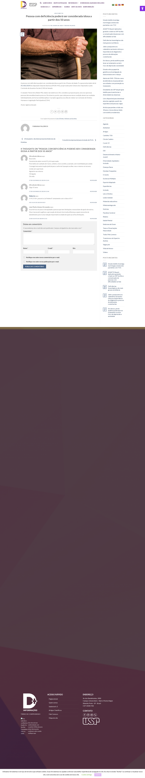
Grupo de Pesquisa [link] (60, 3)
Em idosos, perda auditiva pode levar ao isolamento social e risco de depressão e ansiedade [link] (113, 63)
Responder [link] (93, 180)
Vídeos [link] (105, 252)
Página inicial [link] (53, 699)
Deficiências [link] (107, 147)
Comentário (27, 231)
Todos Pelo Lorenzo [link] (109, 234)
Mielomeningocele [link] (109, 205)
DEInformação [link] (88, 7)
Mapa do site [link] (53, 718)
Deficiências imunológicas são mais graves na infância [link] (113, 41)
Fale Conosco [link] (53, 714)
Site (74, 248)
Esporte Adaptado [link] (109, 182)
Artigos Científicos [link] (55, 710)
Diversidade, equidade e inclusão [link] (92, 3)
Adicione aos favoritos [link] (70, 118)
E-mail (50, 248)
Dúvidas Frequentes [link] (109, 171)
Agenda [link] (67, 7)
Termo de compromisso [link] (30, 714)
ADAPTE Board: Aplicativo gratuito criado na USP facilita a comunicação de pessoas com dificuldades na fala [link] (113, 32)
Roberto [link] (32, 196)
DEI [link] (104, 151)
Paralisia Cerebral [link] (109, 213)
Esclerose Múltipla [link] (109, 178)
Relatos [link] (105, 217)
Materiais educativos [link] (110, 201)
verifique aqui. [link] (32, 733)
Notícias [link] (106, 209)
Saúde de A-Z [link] (45, 7)
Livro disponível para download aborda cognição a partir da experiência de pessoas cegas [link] (113, 101)
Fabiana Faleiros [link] (69, 25)
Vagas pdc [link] (106, 244)
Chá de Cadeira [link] (108, 139)
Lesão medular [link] (108, 198)
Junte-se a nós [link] (76, 7)
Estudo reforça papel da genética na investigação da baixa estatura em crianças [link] (112, 71)
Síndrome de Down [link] (109, 224)
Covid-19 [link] (106, 143)
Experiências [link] (57, 7)
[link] (142, 8)
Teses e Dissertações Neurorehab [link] (110, 229)
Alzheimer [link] (106, 128)
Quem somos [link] (47, 3)
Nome (25, 248)
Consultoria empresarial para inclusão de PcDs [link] (78, 140)
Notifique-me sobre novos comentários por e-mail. (43, 257)
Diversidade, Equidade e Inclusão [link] (111, 162)
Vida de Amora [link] (108, 248)
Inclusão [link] (106, 190)
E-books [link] (106, 175)
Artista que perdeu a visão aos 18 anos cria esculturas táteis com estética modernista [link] (113, 109)
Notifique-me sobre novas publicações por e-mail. (42, 262)
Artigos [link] (105, 131)
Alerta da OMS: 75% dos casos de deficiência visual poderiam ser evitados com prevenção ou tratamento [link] (113, 82)
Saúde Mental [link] (107, 220)
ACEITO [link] (97, 775)
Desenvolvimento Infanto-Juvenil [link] (112, 156)
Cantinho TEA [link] (107, 135)
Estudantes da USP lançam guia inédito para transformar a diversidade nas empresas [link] (113, 92)
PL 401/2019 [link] (25, 85)
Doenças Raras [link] (108, 167)
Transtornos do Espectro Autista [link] (111, 239)
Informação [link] (73, 3)
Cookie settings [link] (86, 775)
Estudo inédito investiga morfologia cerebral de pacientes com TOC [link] (111, 22)
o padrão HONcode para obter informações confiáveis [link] (35, 729)
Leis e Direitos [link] (58, 13)
